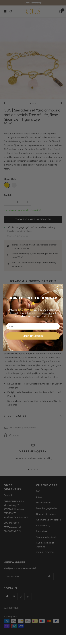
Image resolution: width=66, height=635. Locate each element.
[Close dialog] (60, 287)
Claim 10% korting (33, 336)
